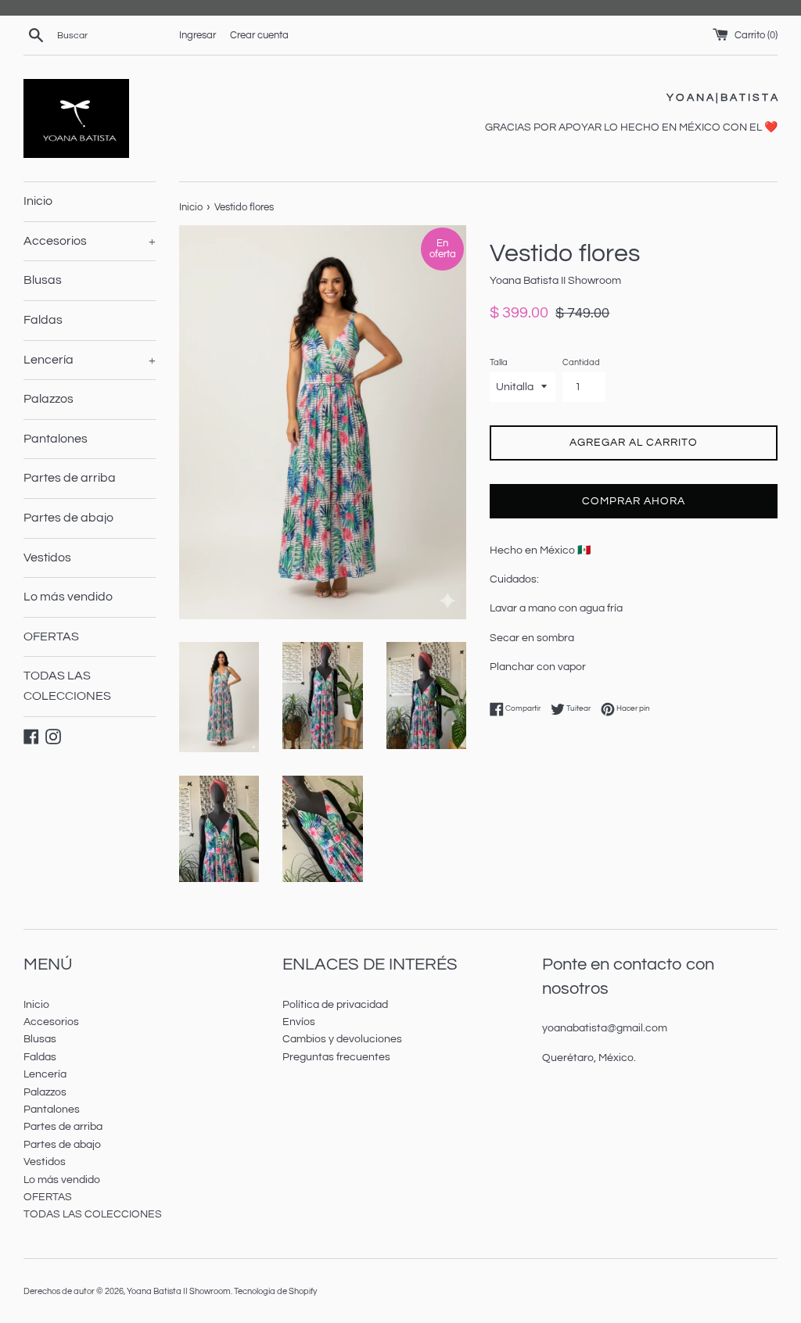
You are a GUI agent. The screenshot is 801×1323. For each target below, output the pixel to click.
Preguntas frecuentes (336, 1057)
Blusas (42, 280)
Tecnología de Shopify (275, 1291)
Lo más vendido (68, 596)
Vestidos (47, 557)
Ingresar (197, 35)
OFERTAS (51, 636)
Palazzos (48, 399)
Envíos (298, 1021)
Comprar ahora (633, 501)
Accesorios (89, 241)
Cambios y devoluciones (342, 1039)
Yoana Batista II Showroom (179, 1291)
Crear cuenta (259, 35)
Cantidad (581, 362)
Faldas (43, 320)
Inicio (37, 201)
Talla (499, 362)
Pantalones (55, 438)
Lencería (89, 359)
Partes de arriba (69, 477)
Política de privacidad (335, 1004)
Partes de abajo (68, 517)
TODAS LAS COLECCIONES (67, 685)
